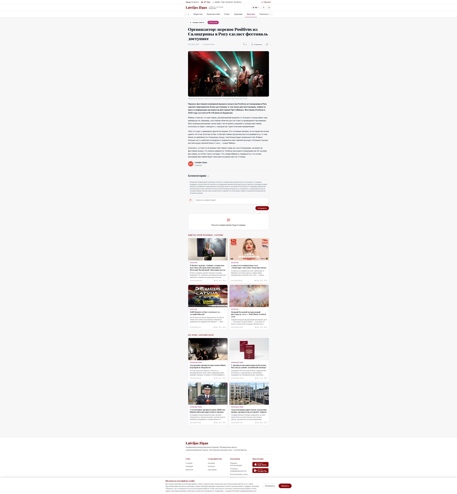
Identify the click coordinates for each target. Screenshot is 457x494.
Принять (285, 486)
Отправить (262, 208)
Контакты (211, 466)
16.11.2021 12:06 (193, 44)
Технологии (264, 14)
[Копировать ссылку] (267, 44)
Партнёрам (212, 470)
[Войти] (263, 7)
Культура (251, 14)
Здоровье (238, 14)
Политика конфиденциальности (238, 470)
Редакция (189, 466)
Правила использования (236, 464)
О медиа (189, 463)
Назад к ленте (198, 22)
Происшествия (213, 14)
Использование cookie (239, 474)
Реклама (211, 463)
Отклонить (270, 486)
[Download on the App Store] (260, 464)
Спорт (227, 14)
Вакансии (189, 470)
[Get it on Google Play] (260, 470)
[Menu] (269, 7)
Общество (197, 14)
